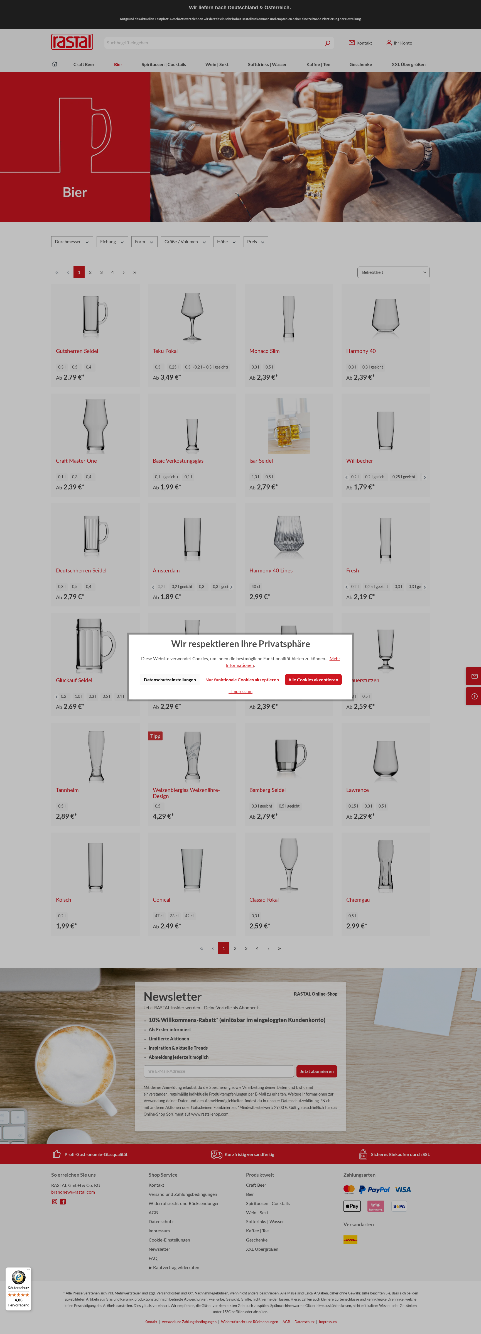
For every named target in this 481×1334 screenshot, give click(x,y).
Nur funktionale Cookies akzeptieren (242, 679)
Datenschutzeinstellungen (170, 679)
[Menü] (28, 1270)
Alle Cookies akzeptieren (313, 679)
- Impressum (240, 691)
